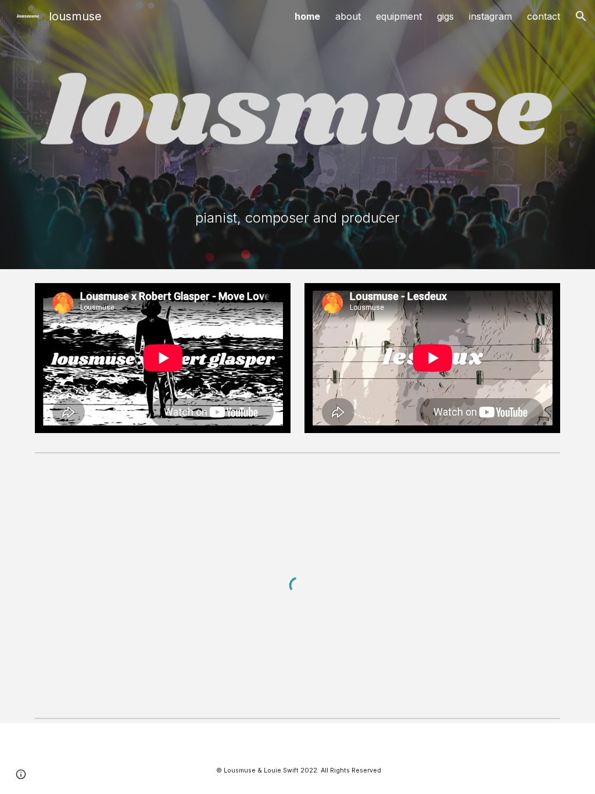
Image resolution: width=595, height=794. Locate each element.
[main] (298, 218)
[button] (581, 16)
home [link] (307, 16)
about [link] (348, 16)
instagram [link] (490, 16)
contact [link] (543, 16)
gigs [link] (445, 16)
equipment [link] (399, 16)
